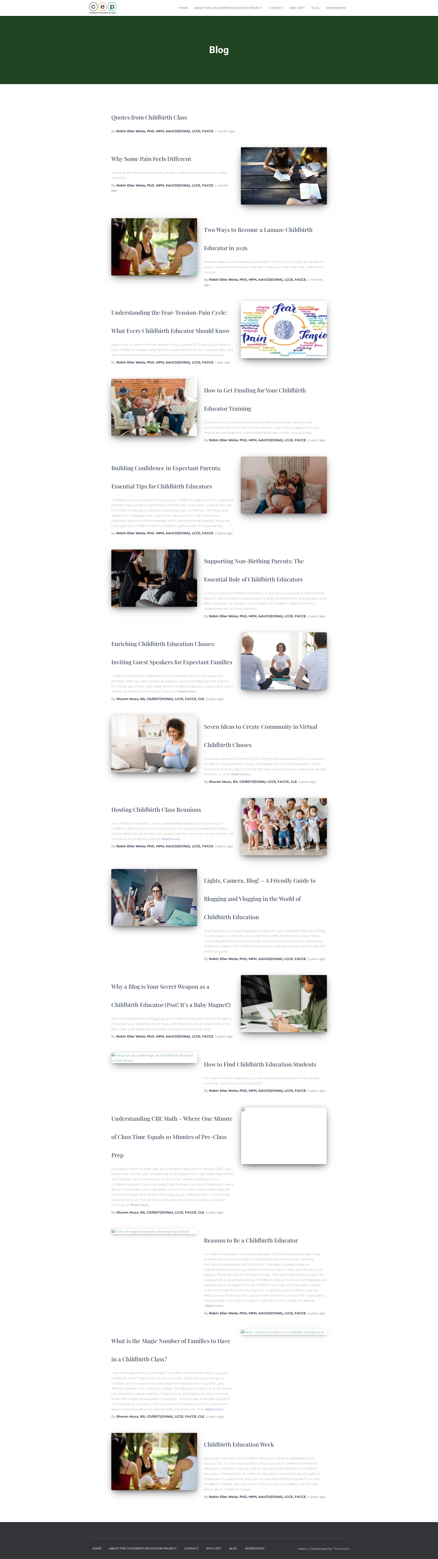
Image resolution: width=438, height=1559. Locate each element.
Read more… (188, 691)
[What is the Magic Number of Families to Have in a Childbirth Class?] (284, 1332)
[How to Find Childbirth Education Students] (154, 1058)
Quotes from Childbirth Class (149, 117)
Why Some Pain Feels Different (151, 158)
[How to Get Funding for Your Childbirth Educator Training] (154, 407)
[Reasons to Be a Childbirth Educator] (154, 1231)
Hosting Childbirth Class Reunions (156, 809)
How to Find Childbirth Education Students (260, 1064)
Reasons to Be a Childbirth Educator (251, 1240)
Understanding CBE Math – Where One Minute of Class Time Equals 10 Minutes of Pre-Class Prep (171, 1137)
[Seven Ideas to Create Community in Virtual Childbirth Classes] (154, 743)
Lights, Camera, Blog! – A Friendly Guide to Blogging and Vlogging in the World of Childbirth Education (260, 899)
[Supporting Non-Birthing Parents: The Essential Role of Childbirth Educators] (154, 578)
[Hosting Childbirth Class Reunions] (284, 826)
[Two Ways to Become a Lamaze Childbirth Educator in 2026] (154, 246)
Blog (316, 8)
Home (183, 8)
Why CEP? (297, 8)
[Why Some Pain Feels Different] (284, 176)
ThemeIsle (341, 1549)
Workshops (336, 8)
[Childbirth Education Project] (103, 8)
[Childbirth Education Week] (154, 1461)
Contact (276, 8)
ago (225, 131)
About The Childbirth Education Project (228, 8)
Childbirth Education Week (239, 1444)
